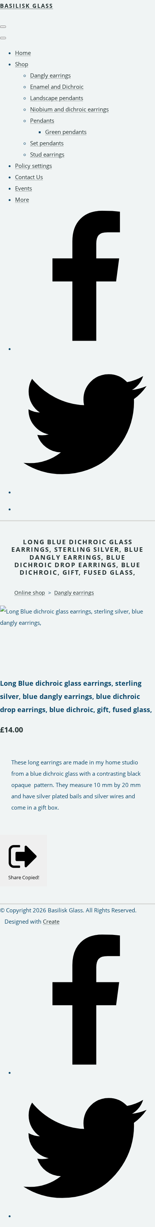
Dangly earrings (50, 75)
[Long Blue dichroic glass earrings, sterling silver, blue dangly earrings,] (11, 645)
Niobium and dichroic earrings (69, 109)
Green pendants (66, 131)
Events (23, 188)
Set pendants (47, 143)
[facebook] (85, 348)
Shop (21, 64)
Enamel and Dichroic (57, 86)
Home (23, 52)
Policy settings (33, 165)
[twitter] (85, 492)
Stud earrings (47, 154)
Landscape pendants (56, 98)
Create (51, 921)
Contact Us (29, 177)
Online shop (29, 592)
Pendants (42, 120)
